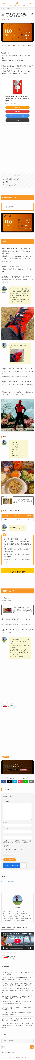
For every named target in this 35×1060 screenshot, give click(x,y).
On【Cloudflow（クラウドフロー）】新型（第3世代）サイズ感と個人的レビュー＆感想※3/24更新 (22, 610)
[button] (3, 781)
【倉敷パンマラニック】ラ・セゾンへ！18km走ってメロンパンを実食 (17, 973)
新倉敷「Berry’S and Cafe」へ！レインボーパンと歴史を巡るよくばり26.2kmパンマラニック (17, 997)
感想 (7, 182)
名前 (5, 822)
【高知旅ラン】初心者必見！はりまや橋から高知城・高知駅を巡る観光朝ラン (17, 1013)
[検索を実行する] (32, 1047)
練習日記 (6, 756)
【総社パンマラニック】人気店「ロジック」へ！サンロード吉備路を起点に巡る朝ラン (17, 1002)
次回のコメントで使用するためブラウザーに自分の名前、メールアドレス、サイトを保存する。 (18, 841)
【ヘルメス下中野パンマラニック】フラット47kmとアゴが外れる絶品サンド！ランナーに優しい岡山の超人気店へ (17, 1025)
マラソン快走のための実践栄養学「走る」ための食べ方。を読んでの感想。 (22, 500)
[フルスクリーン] (31, 948)
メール (5, 828)
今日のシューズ (11, 185)
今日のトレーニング (12, 179)
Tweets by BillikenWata (7, 882)
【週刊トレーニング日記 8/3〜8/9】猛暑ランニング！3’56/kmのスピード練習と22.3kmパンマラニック (17, 978)
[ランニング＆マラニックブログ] (17, 3)
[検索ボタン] (31, 3)
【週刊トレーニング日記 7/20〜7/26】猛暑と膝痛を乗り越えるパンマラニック (17, 1008)
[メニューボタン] (3, 3)
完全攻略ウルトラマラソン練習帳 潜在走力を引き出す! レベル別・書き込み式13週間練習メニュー (17, 99)
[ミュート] (28, 948)
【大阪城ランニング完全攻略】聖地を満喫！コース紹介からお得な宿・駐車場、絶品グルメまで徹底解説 (17, 984)
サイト (5, 835)
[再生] (4, 948)
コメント (6, 801)
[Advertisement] (17, 148)
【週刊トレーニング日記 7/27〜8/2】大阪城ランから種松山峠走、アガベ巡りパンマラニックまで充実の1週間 (17, 990)
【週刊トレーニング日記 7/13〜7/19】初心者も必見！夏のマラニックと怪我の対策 (17, 1019)
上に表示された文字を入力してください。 (14, 849)
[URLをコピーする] (31, 781)
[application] (17, 941)
